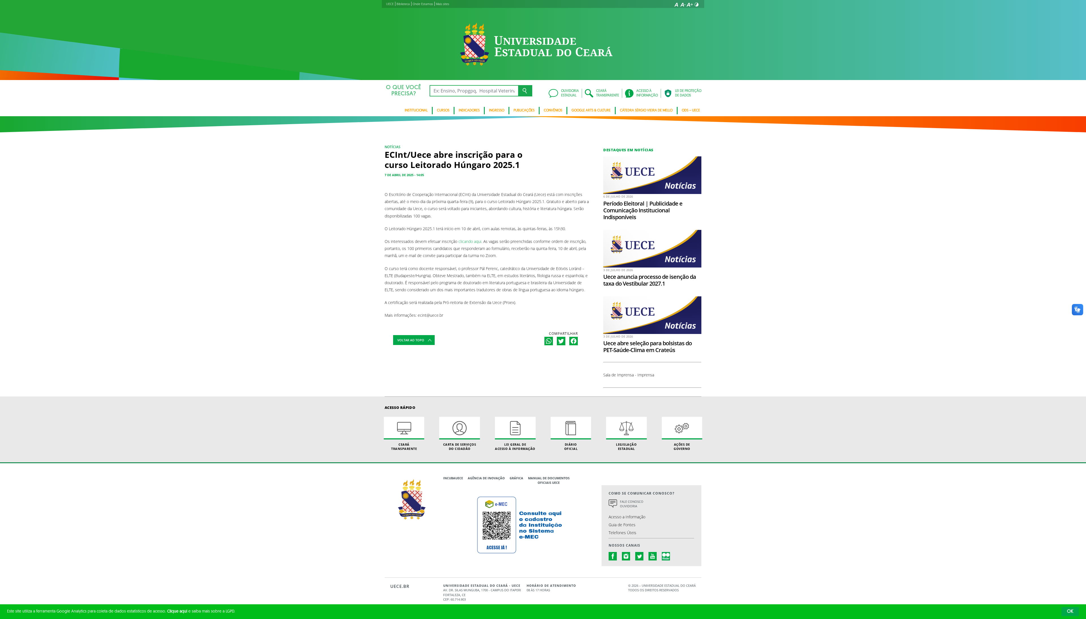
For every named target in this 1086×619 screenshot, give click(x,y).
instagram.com (626, 556)
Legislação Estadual (626, 446)
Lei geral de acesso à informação (515, 446)
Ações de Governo (682, 446)
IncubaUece (453, 478)
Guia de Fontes (622, 524)
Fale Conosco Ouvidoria (631, 503)
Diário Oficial (571, 446)
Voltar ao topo (410, 340)
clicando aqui (469, 241)
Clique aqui (177, 611)
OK (1070, 611)
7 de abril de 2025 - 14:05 (404, 175)
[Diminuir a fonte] (683, 4)
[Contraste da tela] (696, 4)
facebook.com (613, 556)
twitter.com (639, 556)
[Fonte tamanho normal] (676, 4)
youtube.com (652, 556)
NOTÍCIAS (392, 146)
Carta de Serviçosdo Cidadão (459, 446)
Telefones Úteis (622, 532)
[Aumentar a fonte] (689, 4)
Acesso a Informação (627, 516)
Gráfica (516, 478)
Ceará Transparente (404, 446)
